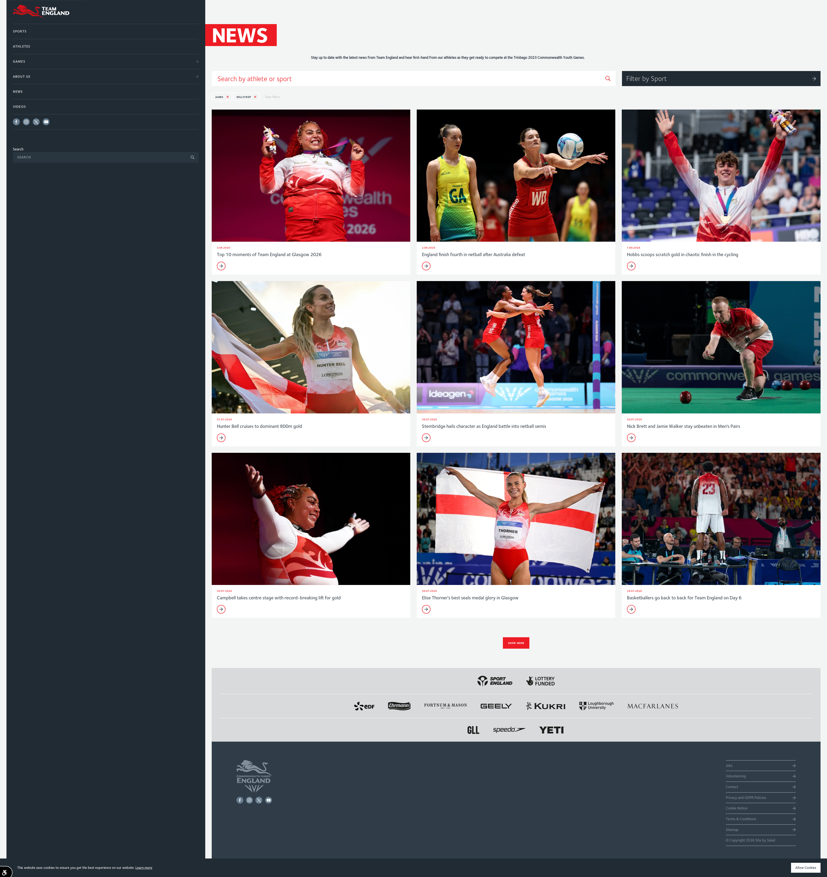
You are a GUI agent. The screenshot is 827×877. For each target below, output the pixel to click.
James (219, 97)
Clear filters (272, 97)
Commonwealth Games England (106, 12)
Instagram (26, 121)
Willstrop (243, 97)
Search (18, 149)
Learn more (143, 868)
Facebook (16, 121)
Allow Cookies (805, 868)
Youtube (46, 121)
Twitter (36, 121)
